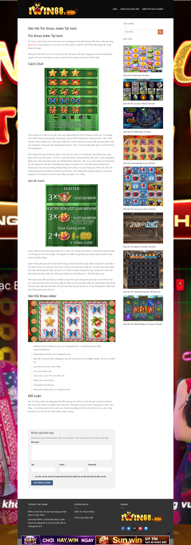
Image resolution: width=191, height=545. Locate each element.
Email (62, 465)
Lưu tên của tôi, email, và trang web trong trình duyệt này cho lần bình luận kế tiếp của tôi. (70, 477)
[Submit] (160, 31)
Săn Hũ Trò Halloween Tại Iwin (137, 132)
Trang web (92, 465)
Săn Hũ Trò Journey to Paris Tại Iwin (139, 209)
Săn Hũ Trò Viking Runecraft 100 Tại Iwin (141, 292)
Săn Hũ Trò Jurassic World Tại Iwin (139, 104)
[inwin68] (52, 9)
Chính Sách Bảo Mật (129, 9)
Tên (33, 465)
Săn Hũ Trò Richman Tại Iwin (136, 75)
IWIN (115, 9)
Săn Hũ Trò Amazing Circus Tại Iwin (139, 163)
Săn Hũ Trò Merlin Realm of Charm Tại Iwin (142, 324)
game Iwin (32, 45)
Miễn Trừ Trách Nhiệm (152, 9)
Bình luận (35, 442)
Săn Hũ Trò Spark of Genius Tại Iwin (139, 247)
